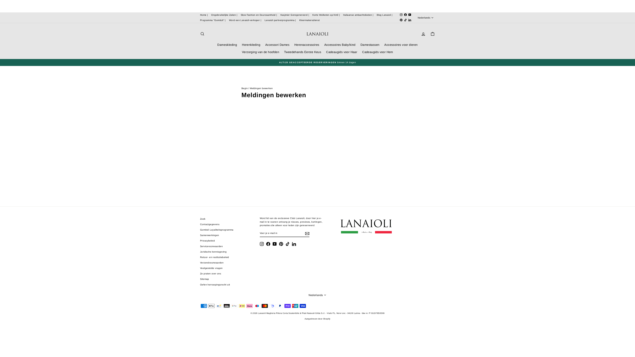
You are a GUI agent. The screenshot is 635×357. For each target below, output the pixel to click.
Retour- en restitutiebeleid (214, 257)
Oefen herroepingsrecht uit (215, 284)
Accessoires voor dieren (401, 44)
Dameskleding (227, 44)
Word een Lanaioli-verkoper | (245, 20)
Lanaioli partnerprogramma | (280, 20)
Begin (244, 88)
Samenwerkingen (209, 235)
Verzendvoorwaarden (212, 262)
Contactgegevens (209, 224)
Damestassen (369, 44)
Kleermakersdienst (309, 20)
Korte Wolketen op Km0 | (326, 15)
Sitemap (204, 279)
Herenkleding (251, 44)
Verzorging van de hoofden (260, 52)
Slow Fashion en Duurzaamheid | (259, 15)
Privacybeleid (207, 240)
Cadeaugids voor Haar (341, 52)
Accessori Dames (277, 44)
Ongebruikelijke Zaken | (224, 15)
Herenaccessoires (306, 44)
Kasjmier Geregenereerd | (294, 15)
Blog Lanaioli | (384, 15)
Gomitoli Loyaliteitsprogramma (216, 230)
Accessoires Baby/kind (340, 44)
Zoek (203, 219)
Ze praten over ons (210, 273)
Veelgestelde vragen (211, 268)
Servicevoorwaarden (211, 246)
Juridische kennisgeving (213, 252)
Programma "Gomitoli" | (213, 20)
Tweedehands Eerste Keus (302, 52)
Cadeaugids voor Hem (377, 52)
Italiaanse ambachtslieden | (358, 15)
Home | (204, 15)
